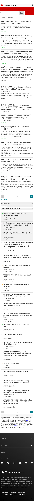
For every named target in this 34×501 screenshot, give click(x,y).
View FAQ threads (5, 199)
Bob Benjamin (8, 229)
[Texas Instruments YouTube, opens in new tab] (32, 463)
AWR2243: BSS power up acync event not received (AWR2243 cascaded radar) (16, 391)
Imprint (14, 496)
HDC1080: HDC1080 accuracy (12, 334)
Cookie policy (13, 492)
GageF (6, 238)
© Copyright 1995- (7, 499)
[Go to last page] (17, 196)
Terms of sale (4, 494)
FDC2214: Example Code (11, 363)
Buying (3, 452)
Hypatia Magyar (8, 271)
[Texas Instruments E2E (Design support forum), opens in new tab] (26, 463)
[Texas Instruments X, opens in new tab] (14, 463)
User (32, 5)
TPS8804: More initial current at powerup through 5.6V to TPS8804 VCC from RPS (16, 381)
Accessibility (4, 492)
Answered (4, 31)
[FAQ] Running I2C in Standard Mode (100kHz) (17, 233)
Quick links (4, 445)
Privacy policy (21, 492)
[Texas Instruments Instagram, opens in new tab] (2, 463)
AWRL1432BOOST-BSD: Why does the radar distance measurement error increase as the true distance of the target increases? (17, 353)
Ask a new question (29, 12)
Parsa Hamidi (8, 330)
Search (29, 5)
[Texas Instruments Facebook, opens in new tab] (8, 463)
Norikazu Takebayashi (10, 386)
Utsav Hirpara (8, 252)
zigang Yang (7, 359)
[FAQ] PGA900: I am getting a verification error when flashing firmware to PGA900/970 (16, 89)
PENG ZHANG (8, 396)
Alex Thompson (8, 321)
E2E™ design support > (7, 9)
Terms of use (13, 494)
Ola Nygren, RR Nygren (10, 407)
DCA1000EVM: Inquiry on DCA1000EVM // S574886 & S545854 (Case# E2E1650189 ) (17, 256)
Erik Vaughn (7, 290)
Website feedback (5, 496)
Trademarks (22, 494)
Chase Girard (8, 367)
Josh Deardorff (8, 377)
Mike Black (7, 300)
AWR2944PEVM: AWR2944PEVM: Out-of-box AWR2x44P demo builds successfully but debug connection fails (17, 401)
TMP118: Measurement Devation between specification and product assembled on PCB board (17, 315)
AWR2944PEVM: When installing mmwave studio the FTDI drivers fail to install (16, 295)
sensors (28, 420)
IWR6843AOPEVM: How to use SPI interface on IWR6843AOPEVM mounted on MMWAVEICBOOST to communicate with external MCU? (18, 245)
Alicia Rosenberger (9, 280)
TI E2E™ (15, 425)
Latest (9, 218)
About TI (3, 438)
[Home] (9, 5)
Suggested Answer (2, 265)
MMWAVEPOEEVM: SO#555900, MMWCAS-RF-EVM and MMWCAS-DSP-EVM (18, 304)
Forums (17, 9)
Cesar (6, 219)
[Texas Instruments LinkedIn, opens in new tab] (20, 463)
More (23, 9)
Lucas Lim (7, 261)
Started (8, 250)
